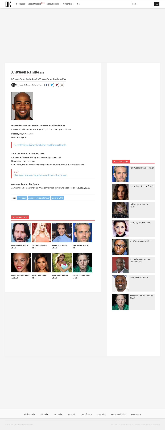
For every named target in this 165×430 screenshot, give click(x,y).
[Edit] (42, 72)
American (22, 197)
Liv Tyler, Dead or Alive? (140, 222)
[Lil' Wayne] (120, 247)
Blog (78, 4)
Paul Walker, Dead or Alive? (142, 167)
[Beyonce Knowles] (21, 263)
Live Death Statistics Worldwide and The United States (40, 174)
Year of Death (86, 414)
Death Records (53, 4)
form (82, 164)
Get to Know (136, 414)
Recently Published (118, 414)
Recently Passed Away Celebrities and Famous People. (40, 145)
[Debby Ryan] (120, 210)
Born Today (58, 414)
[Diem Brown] (62, 263)
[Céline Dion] (62, 233)
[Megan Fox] (120, 192)
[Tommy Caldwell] (82, 263)
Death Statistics (34, 4)
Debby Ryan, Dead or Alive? (139, 205)
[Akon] (120, 283)
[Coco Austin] (41, 233)
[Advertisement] (82, 34)
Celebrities (67, 4)
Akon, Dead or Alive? (139, 277)
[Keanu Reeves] (21, 233)
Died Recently (29, 414)
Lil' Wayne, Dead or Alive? (141, 240)
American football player (39, 197)
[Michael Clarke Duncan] (120, 265)
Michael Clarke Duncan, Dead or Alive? (140, 260)
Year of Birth (101, 414)
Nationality (72, 414)
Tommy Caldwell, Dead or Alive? (141, 297)
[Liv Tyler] (120, 228)
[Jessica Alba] (41, 263)
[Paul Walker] (82, 233)
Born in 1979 (57, 197)
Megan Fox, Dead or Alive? (141, 186)
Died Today (44, 414)
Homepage (20, 4)
